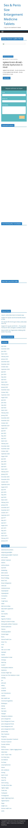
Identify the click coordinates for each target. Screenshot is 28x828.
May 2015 (3, 530)
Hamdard (3, 652)
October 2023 (4, 366)
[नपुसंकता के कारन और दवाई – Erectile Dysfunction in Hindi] (14, 49)
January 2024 (4, 359)
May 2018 (3, 494)
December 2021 (5, 418)
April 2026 (3, 346)
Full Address (5, 104)
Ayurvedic (3, 567)
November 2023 (5, 364)
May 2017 (3, 520)
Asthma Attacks (5, 565)
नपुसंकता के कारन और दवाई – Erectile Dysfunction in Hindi (13, 64)
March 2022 (4, 410)
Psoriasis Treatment (6, 742)
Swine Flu (3, 780)
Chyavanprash (4, 590)
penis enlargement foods (7, 724)
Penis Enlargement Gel (7, 726)
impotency (4, 670)
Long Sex (3, 688)
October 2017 (4, 512)
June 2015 (3, 528)
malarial (3, 695)
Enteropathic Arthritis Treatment (9, 624)
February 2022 (4, 413)
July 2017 (3, 517)
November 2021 (5, 420)
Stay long (3, 777)
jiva (2, 680)
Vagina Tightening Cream (7, 798)
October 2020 (4, 451)
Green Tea (4, 642)
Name (3, 92)
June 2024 (3, 351)
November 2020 (5, 448)
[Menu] (2, 31)
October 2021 (4, 423)
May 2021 (3, 436)
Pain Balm (3, 711)
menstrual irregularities (7, 701)
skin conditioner (5, 770)
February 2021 (4, 443)
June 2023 (3, 374)
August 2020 (4, 456)
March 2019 (4, 469)
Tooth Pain (4, 790)
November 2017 (5, 510)
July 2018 (3, 489)
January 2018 (4, 505)
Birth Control (4, 573)
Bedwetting (4, 570)
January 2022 (4, 415)
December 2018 (5, 477)
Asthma (3, 562)
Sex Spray (3, 762)
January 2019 (4, 474)
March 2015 (4, 535)
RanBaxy (3, 747)
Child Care (3, 585)
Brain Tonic (4, 580)
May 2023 (3, 377)
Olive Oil (3, 708)
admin (16, 59)
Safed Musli (4, 752)
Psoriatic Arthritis (5, 744)
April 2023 (3, 379)
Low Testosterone (6, 693)
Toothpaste (4, 793)
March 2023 (4, 382)
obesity (3, 706)
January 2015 (4, 541)
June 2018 (3, 492)
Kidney (3, 685)
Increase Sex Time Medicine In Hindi (10, 675)
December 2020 (5, 446)
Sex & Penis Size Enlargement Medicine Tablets (13, 14)
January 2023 (4, 387)
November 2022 (5, 389)
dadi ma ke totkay (5, 606)
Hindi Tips (3, 662)
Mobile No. (5, 98)
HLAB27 (3, 665)
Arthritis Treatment (6, 560)
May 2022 (3, 405)
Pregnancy (4, 736)
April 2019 (3, 466)
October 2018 (4, 482)
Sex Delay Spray (5, 757)
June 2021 (3, 433)
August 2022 (4, 397)
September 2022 (5, 395)
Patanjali (3, 713)
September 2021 (5, 425)
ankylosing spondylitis (6, 552)
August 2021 (4, 428)
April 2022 (3, 407)
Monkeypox (4, 703)
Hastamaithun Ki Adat (6, 657)
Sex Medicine (4, 759)
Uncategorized (5, 795)
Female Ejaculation (6, 631)
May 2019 (3, 464)
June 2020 (3, 461)
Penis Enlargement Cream (7, 721)
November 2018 (5, 479)
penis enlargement (6, 718)
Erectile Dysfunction (8, 56)
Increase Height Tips (6, 672)
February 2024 (4, 356)
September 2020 (5, 453)
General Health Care (6, 639)
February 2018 (4, 502)
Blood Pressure (5, 575)
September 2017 (5, 515)
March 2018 (4, 500)
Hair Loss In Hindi (5, 649)
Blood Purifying (5, 578)
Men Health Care (5, 698)
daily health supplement (7, 608)
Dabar (2, 603)
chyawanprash (4, 593)
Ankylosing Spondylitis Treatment (9, 555)
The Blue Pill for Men (6, 785)
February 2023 (4, 384)
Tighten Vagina (5, 788)
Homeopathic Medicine (7, 667)
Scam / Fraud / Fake (6, 754)
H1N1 (2, 644)
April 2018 (3, 497)
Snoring (3, 772)
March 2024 (4, 354)
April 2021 (3, 438)
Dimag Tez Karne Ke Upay (8, 621)
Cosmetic (3, 598)
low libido (3, 690)
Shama (3, 767)
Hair (2, 647)
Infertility (3, 678)
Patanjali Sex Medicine (7, 716)
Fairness (3, 629)
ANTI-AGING (4, 557)
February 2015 (4, 538)
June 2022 (3, 402)
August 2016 (4, 525)
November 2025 (5, 349)
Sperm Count (4, 775)
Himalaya (3, 660)
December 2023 (5, 361)
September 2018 (5, 484)
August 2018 (4, 487)
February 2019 (4, 471)
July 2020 (3, 459)
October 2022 (4, 392)
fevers (2, 637)
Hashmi (3, 654)
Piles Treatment (5, 734)
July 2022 (3, 400)
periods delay (4, 731)
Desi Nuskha (4, 614)
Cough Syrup (4, 601)
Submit (21, 117)
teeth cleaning (4, 782)
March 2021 (4, 441)
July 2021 (3, 430)
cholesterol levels (5, 588)
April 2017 (3, 523)
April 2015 (3, 533)
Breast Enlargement (6, 583)
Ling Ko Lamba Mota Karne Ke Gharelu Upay (12, 315)
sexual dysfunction (6, 765)
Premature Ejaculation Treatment (9, 739)
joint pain (3, 683)
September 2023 (5, 369)
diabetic (3, 616)
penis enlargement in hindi (7, 729)
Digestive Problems (6, 619)
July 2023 (3, 372)
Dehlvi (2, 611)
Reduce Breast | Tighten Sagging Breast (11, 749)
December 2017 (5, 507)
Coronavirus (4, 596)
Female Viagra (4, 634)
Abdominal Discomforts (7, 550)
